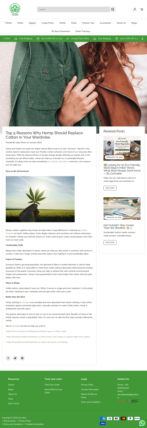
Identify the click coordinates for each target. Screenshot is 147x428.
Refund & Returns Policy (89, 396)
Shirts (20, 22)
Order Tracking (83, 31)
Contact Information (90, 389)
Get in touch (13, 403)
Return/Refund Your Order (53, 391)
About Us (121, 22)
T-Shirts (8, 22)
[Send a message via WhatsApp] (142, 423)
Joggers (32, 22)
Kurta (73, 22)
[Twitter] (15, 358)
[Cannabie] (15, 9)
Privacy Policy (87, 384)
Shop (10, 398)
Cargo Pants (48, 22)
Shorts (62, 22)
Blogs (134, 22)
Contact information (35, 424)
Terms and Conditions (90, 402)
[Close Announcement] (142, 38)
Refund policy (10, 421)
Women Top (88, 22)
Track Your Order (52, 384)
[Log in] (135, 9)
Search (11, 384)
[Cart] (142, 9)
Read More (110, 188)
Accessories (105, 22)
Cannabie (22, 417)
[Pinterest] (22, 358)
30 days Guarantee (60, 31)
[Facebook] (8, 358)
